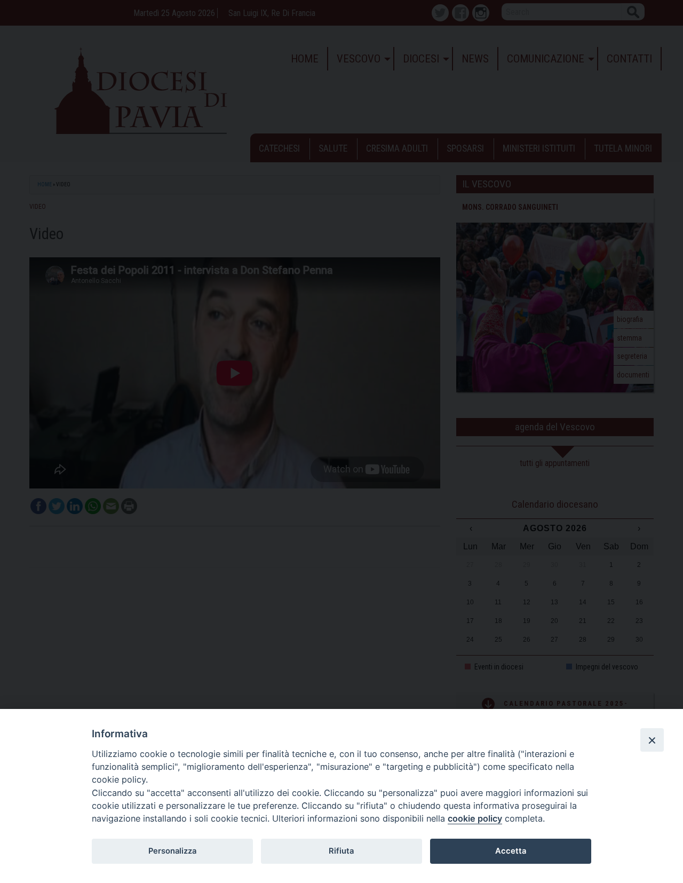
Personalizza (172, 851)
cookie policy (475, 818)
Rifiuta (341, 851)
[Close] (652, 740)
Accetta (510, 851)
